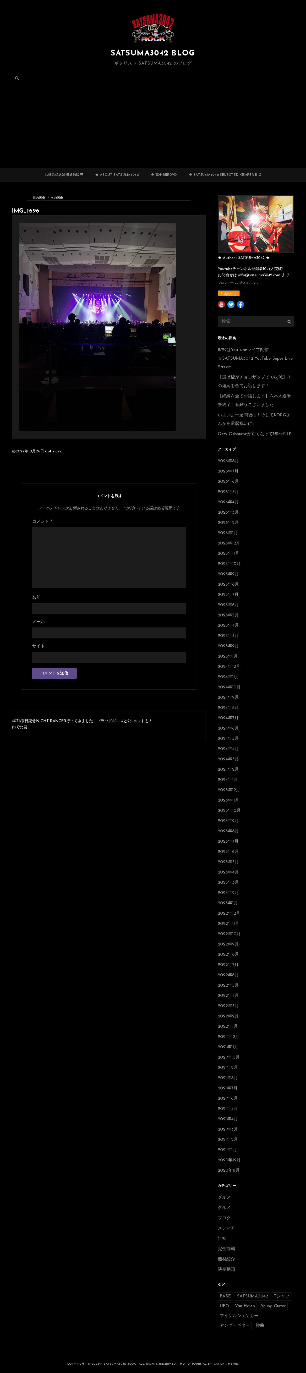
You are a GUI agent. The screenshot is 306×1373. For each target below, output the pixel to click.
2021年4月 (228, 1119)
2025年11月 (228, 554)
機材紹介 (226, 1259)
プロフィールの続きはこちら (238, 283)
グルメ (224, 1198)
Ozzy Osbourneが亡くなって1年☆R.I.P (254, 434)
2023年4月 (228, 872)
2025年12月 (229, 543)
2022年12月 (229, 914)
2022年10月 (229, 934)
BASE (225, 1296)
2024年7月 (228, 718)
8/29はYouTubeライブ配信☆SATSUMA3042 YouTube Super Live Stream (255, 358)
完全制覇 (226, 1249)
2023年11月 (228, 800)
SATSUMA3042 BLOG (153, 53)
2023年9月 (228, 821)
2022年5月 (228, 985)
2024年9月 (228, 698)
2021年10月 (229, 1057)
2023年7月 (228, 842)
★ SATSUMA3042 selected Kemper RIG (225, 175)
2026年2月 (228, 523)
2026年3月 (228, 513)
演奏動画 (226, 1270)
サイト (38, 646)
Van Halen (245, 1306)
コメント (42, 522)
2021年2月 (228, 1140)
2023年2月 (228, 893)
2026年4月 (228, 502)
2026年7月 (228, 471)
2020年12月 (229, 1160)
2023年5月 (228, 862)
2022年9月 (228, 944)
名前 (36, 598)
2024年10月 (229, 687)
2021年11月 (228, 1047)
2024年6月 (228, 728)
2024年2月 (228, 770)
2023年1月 (228, 903)
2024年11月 (228, 677)
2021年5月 (228, 1109)
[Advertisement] (153, 132)
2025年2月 (228, 646)
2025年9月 (228, 574)
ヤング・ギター (235, 1326)
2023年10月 (229, 811)
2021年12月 (228, 1037)
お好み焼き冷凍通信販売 (64, 175)
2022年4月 (228, 996)
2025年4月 (228, 626)
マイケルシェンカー (239, 1316)
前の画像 (39, 197)
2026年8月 (228, 461)
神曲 (260, 1326)
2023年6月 (228, 852)
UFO (224, 1306)
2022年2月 (228, 1016)
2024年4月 (228, 749)
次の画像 (57, 197)
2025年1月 (228, 656)
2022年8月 (228, 955)
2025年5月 (228, 615)
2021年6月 (228, 1099)
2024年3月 (228, 759)
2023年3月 (228, 883)
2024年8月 (228, 708)
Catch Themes (226, 1363)
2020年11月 (229, 1171)
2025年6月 (228, 605)
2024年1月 (228, 780)
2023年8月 (228, 831)
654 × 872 (53, 451)
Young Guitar (273, 1306)
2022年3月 (228, 1006)
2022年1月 (228, 1027)
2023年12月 (229, 790)
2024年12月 (229, 667)
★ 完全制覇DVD (164, 175)
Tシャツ (282, 1296)
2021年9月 (228, 1068)
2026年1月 (228, 533)
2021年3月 (228, 1129)
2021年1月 (227, 1150)
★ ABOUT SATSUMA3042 (117, 175)
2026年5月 (228, 492)
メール (38, 622)
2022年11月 (228, 924)
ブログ (224, 1218)
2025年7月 (228, 595)
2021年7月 (228, 1088)
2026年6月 (228, 482)
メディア (226, 1228)
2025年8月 (228, 584)
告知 (222, 1239)
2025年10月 (229, 564)
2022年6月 (228, 975)
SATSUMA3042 (252, 1296)
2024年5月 (228, 739)
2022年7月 (228, 965)
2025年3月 (228, 636)
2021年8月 (228, 1078)
